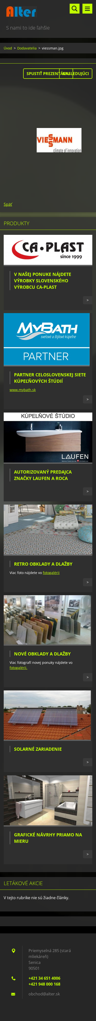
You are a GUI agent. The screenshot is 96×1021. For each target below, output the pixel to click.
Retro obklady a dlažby (43, 564)
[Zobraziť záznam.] (48, 264)
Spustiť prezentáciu (48, 73)
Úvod (8, 48)
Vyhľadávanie (75, 9)
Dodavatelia (27, 48)
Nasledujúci (76, 73)
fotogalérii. (18, 667)
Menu (87, 9)
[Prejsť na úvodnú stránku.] (48, 12)
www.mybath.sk (23, 389)
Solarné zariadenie (38, 749)
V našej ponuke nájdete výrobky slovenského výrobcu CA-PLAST (42, 280)
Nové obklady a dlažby (42, 654)
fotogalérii (51, 572)
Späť (8, 204)
